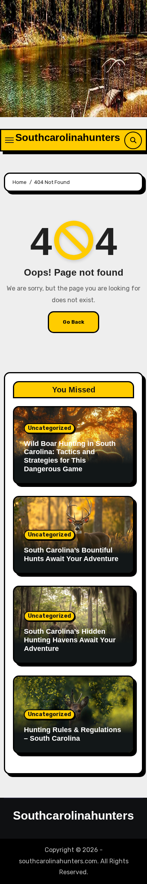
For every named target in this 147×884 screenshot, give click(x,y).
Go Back (73, 322)
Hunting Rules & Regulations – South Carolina (72, 734)
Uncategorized (49, 428)
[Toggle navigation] (9, 140)
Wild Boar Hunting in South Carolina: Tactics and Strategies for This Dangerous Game (70, 456)
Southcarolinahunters (67, 137)
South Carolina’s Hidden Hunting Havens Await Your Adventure (70, 639)
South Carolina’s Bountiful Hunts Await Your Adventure (71, 554)
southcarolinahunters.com (58, 861)
